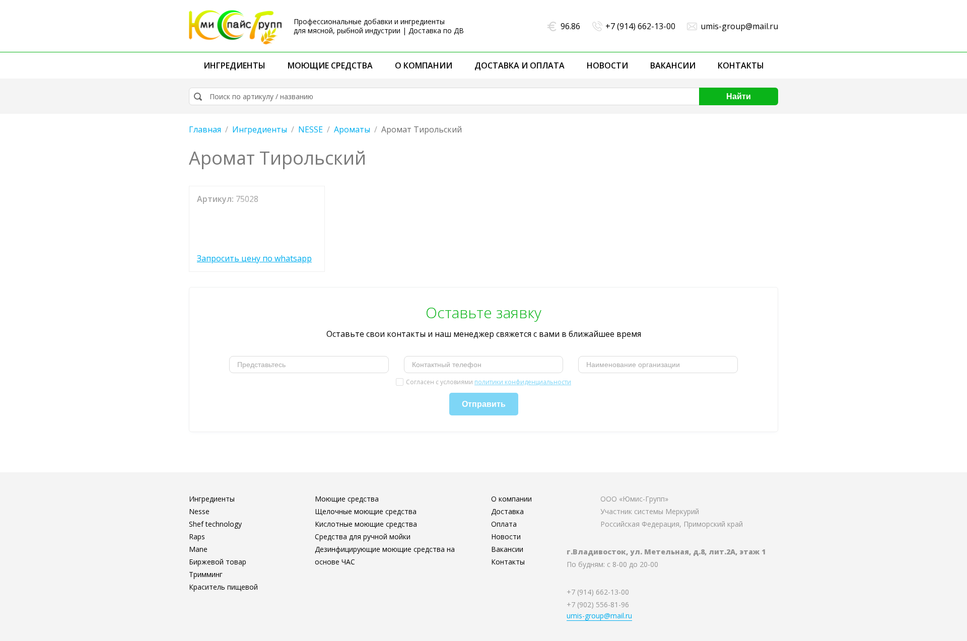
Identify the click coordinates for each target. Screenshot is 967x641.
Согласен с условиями (488, 382)
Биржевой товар (217, 561)
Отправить (484, 404)
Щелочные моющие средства (366, 511)
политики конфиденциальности (522, 382)
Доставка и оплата (519, 65)
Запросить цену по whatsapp (254, 258)
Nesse (199, 511)
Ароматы (352, 129)
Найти (738, 96)
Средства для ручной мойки (362, 536)
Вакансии (673, 65)
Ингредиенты (234, 65)
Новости (607, 65)
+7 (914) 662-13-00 (640, 26)
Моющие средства (330, 65)
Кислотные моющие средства (366, 524)
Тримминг (206, 574)
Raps (197, 536)
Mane (198, 549)
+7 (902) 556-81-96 (598, 604)
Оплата (504, 524)
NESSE (310, 129)
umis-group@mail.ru (739, 26)
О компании (423, 65)
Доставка (507, 511)
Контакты (741, 65)
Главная (205, 129)
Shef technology (215, 524)
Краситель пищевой (223, 587)
